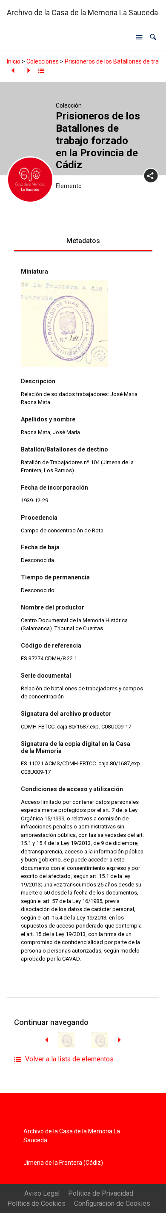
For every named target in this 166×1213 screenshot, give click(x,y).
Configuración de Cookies (112, 1203)
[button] (153, 37)
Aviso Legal (42, 1193)
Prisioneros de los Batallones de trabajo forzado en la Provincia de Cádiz (98, 140)
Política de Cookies (36, 1203)
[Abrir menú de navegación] (139, 37)
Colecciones (42, 61)
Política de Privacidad (100, 1193)
